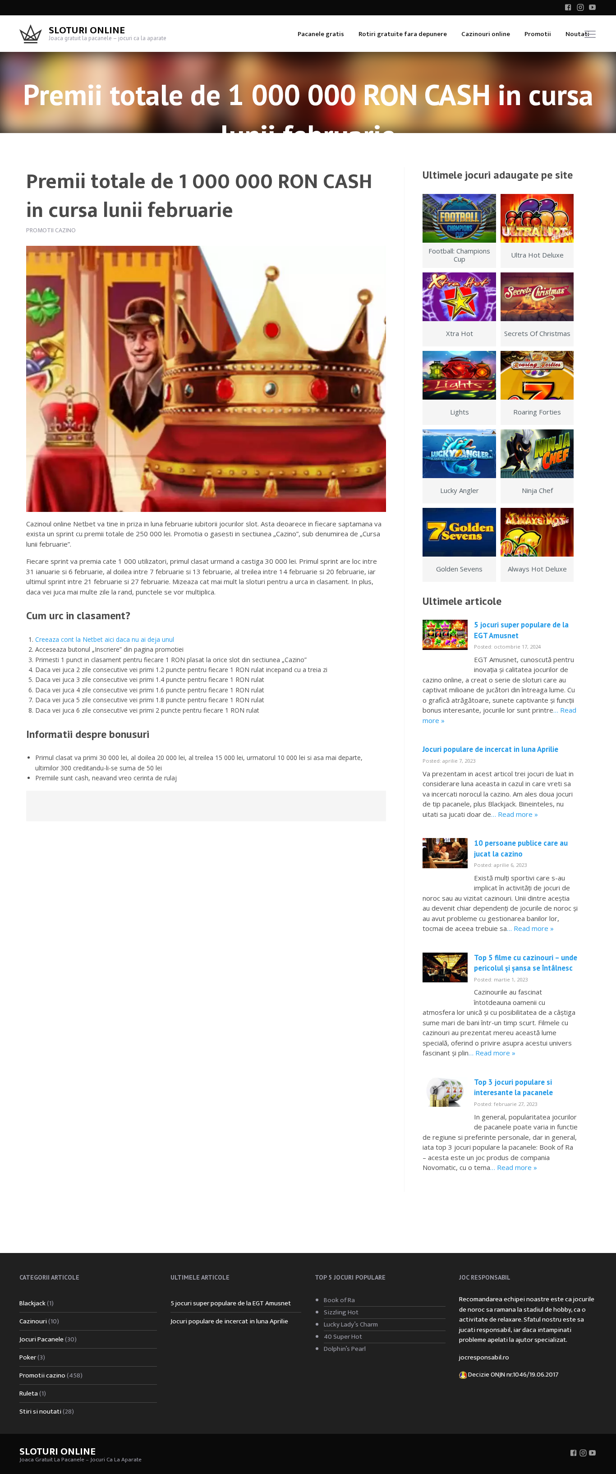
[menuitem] (320, 33)
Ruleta (28, 1393)
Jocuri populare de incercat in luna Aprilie (490, 749)
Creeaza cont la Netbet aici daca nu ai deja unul (104, 639)
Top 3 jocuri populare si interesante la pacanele (513, 1087)
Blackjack (32, 1303)
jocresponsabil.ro (484, 1357)
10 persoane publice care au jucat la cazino (521, 848)
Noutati (577, 34)
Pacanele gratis (321, 34)
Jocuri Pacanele (41, 1339)
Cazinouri (33, 1321)
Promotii (537, 34)
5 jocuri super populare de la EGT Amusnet (230, 1303)
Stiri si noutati (40, 1411)
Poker (27, 1357)
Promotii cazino (51, 230)
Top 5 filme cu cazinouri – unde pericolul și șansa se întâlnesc (525, 963)
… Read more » (514, 814)
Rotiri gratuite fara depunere (403, 34)
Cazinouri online (485, 34)
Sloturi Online (87, 30)
